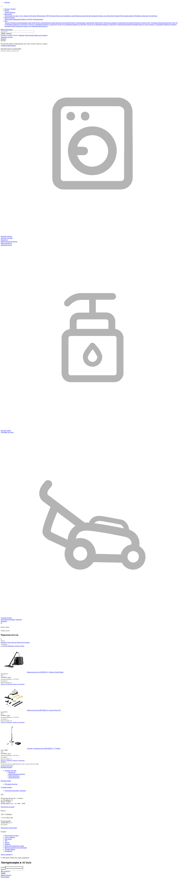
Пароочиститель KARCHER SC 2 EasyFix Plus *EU (44, 710)
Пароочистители (13, 777)
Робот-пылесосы (13, 776)
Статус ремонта (24, 16)
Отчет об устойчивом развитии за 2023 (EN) (42, 24)
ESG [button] (6, 21)
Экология (8, 23)
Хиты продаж (29, 35)
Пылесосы (11, 772)
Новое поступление (40, 35)
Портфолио (8, 851)
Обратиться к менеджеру (9, 828)
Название (11, 646)
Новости (12, 12)
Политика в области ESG (142, 23)
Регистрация (5, 877)
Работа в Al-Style (26, 19)
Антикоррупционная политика (161, 23)
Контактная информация (13, 19)
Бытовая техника (6, 767)
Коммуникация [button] (10, 17)
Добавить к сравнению (18, 684)
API (6, 841)
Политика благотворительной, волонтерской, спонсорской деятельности (79, 23)
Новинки (21, 35)
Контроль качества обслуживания (87, 16)
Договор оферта (10, 849)
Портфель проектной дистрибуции (145, 16)
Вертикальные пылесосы (16, 774)
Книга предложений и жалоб (66, 16)
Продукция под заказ (11, 16)
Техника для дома (10, 770)
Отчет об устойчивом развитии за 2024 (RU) (72, 24)
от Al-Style (4, 646)
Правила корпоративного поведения (23, 23)
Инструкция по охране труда (21, 26)
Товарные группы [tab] (7, 37)
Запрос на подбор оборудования (109, 16)
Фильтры (4, 621)
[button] (3, 39)
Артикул (17, 646)
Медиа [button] (7, 10)
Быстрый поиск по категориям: (11, 49)
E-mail (3, 867)
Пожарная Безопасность (40, 26)
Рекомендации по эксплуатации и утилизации (148, 24)
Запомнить (6, 871)
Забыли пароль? (6, 875)
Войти (3, 29)
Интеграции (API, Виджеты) (46, 16)
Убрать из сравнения (6, 684)
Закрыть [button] (9, 33)
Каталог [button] (7, 2)
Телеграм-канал (38, 19)
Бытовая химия (6, 781)
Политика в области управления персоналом (118, 23)
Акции (7, 12)
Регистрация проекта (127, 16)
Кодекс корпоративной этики (45, 23)
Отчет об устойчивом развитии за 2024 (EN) (101, 24)
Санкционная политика (124, 24)
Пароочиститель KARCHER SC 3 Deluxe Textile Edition (45, 672)
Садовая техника (6, 787)
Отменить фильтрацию (8, 45)
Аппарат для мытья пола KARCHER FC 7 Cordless (43, 748)
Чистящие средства (11, 784)
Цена (22, 646)
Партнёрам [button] (8, 14)
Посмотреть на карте (7, 807)
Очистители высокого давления (15, 790)
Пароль (3, 869)
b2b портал (33, 16)
